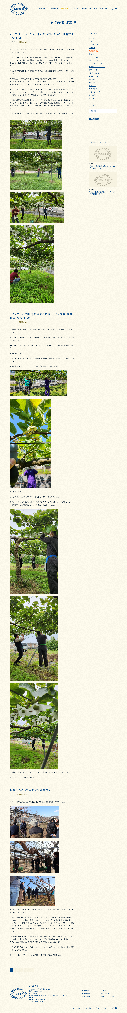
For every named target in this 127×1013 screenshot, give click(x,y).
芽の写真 (92, 86)
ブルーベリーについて (96, 64)
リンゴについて (94, 73)
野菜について (94, 76)
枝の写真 (92, 95)
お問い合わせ (86, 8)
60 (25, 970)
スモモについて (94, 92)
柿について (93, 70)
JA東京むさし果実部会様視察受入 (30, 790)
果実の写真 (93, 89)
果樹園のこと (44, 8)
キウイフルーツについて (97, 67)
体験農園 (55, 8)
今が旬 (91, 41)
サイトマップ (76, 1008)
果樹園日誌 (65, 8)
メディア (91, 98)
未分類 (91, 38)
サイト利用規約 (88, 1008)
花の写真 (92, 83)
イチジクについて (95, 60)
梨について (93, 54)
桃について (93, 79)
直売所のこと (93, 45)
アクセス (75, 8)
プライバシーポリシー (101, 1008)
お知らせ (92, 48)
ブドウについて (94, 57)
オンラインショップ (102, 8)
